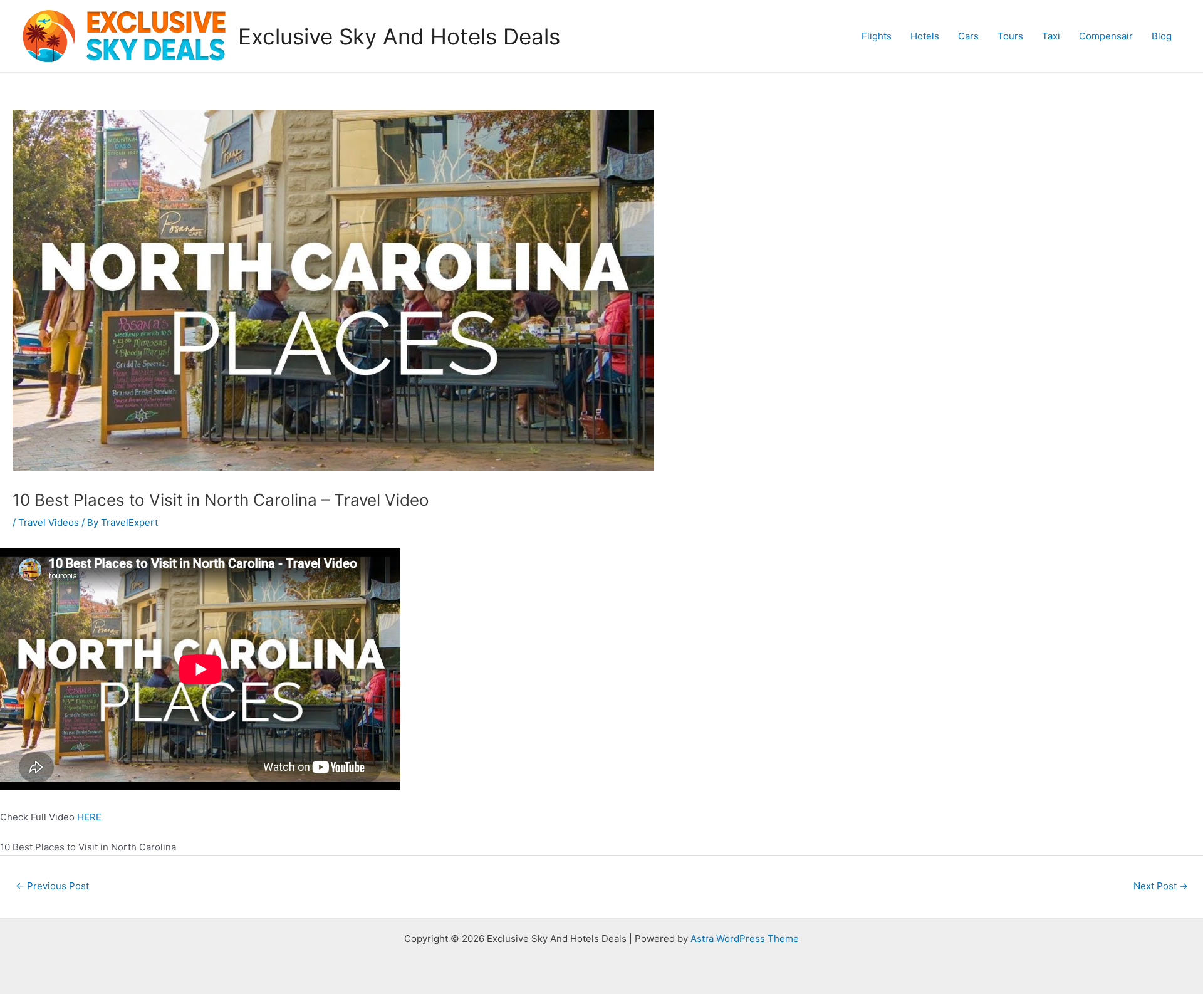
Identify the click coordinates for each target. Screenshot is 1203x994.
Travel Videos (48, 522)
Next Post (1160, 886)
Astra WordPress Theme (744, 938)
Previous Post (52, 886)
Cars (968, 36)
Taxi (1051, 36)
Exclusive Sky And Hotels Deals (399, 36)
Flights (877, 36)
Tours (1010, 36)
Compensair (1106, 36)
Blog (1162, 36)
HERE (89, 817)
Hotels (924, 36)
